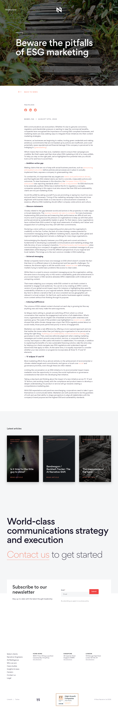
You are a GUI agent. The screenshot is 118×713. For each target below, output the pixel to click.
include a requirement (68, 184)
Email (63, 590)
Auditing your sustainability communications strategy (64, 334)
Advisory (15, 439)
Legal (9, 678)
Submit (93, 591)
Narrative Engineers (15, 657)
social (81, 363)
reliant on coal (72, 265)
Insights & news (13, 669)
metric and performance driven (77, 177)
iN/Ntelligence (13, 660)
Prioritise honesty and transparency (74, 245)
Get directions (37, 659)
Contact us (28, 555)
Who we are (12, 663)
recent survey (79, 320)
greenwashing (40, 147)
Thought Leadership (21, 441)
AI (11, 443)
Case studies (12, 666)
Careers (10, 672)
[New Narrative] (11, 9)
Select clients (12, 654)
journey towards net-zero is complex (60, 213)
